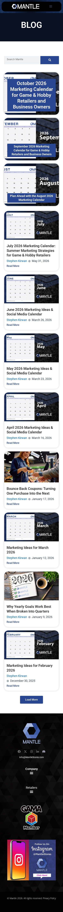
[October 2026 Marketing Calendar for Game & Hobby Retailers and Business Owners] (31, 93)
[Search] (49, 60)
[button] (31, 772)
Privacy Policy (49, 898)
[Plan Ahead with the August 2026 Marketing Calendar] (31, 185)
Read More (13, 266)
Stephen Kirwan (17, 261)
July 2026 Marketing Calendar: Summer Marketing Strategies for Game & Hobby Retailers (31, 250)
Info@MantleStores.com (31, 757)
